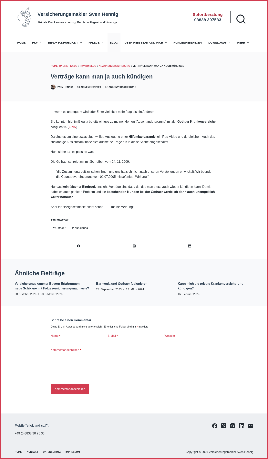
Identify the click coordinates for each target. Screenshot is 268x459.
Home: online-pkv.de (64, 66)
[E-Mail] (250, 425)
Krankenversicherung (114, 66)
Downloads (217, 42)
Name (55, 335)
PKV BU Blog (88, 66)
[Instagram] (232, 425)
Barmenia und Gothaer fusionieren (122, 283)
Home (21, 42)
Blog (114, 42)
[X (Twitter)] (134, 246)
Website (169, 335)
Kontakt (32, 452)
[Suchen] (240, 19)
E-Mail (113, 335)
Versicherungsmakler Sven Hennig (77, 14)
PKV (35, 42)
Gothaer (59, 227)
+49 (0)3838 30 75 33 (30, 433)
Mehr (241, 42)
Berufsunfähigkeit (63, 42)
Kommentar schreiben (66, 349)
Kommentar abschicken (70, 389)
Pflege (93, 42)
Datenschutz (52, 452)
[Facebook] (78, 246)
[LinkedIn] (189, 246)
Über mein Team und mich (144, 42)
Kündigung (80, 227)
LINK (72, 127)
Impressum (73, 452)
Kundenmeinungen (187, 42)
